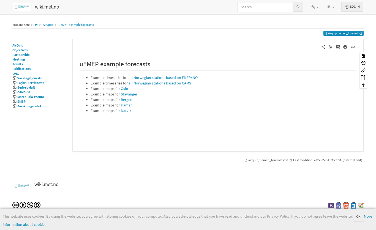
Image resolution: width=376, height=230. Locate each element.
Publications (21, 69)
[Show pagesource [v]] (363, 55)
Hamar (126, 105)
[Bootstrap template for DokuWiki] (331, 205)
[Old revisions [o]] (363, 62)
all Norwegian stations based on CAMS (160, 83)
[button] (315, 7)
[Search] (298, 7)
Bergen (126, 99)
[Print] (345, 46)
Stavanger (129, 94)
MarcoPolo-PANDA (30, 97)
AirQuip (48, 25)
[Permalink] (352, 46)
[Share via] (323, 46)
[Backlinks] (363, 70)
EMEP (21, 101)
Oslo (124, 88)
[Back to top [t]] (363, 84)
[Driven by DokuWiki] (361, 205)
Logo (16, 73)
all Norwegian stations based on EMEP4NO (163, 77)
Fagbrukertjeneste (30, 83)
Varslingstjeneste (29, 78)
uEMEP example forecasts (76, 25)
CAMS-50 (23, 92)
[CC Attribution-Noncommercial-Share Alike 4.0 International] (26, 204)
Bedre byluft (26, 87)
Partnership (21, 55)
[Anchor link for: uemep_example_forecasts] (153, 63)
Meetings (18, 59)
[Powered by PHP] (338, 205)
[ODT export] (363, 77)
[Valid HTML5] (346, 205)
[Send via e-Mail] (338, 46)
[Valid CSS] (353, 205)
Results (17, 64)
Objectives (20, 50)
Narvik (126, 110)
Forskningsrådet (29, 106)
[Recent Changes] (330, 46)
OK (358, 216)
